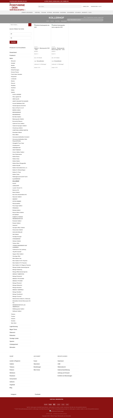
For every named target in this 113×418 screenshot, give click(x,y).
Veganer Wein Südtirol (18, 254)
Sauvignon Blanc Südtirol (19, 227)
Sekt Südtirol (16, 234)
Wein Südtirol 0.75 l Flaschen (20, 263)
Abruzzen (13, 61)
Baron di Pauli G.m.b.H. (18, 107)
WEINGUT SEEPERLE (18, 289)
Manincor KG (16, 190)
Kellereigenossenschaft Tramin (20, 176)
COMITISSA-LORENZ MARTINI (20, 130)
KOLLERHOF (16, 181)
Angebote (84, 12)
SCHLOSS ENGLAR (17, 232)
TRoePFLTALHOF (17, 251)
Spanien (12, 341)
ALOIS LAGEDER (17, 94)
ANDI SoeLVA (16, 99)
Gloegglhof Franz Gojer (18, 143)
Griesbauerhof (16, 145)
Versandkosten (40, 61)
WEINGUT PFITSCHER (18, 278)
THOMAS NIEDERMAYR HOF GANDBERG (20, 246)
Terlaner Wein (16, 243)
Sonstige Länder (14, 338)
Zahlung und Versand (63, 373)
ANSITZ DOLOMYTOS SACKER (20, 101)
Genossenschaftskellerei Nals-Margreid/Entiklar (20, 140)
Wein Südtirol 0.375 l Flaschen (20, 260)
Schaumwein (70, 12)
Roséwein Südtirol (17, 221)
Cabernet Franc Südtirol (18, 123)
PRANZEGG (16, 208)
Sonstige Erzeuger (17, 236)
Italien (52, 21)
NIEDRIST (15, 199)
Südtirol (37, 12)
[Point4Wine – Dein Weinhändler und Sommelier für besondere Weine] (22, 6)
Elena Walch (16, 134)
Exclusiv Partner (15, 72)
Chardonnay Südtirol (18, 128)
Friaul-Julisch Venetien (16, 74)
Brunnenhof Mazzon (17, 121)
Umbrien (13, 318)
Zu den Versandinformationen (91, 409)
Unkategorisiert (14, 344)
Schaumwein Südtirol (18, 229)
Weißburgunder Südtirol (18, 309)
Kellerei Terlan (16, 174)
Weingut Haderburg (17, 269)
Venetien (13, 320)
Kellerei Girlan (16, 158)
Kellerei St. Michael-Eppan (19, 170)
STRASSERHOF (17, 238)
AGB (59, 364)
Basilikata (13, 67)
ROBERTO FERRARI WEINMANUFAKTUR (18, 217)
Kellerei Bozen (16, 156)
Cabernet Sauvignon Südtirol (20, 125)
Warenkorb (37, 364)
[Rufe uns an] (102, 1)
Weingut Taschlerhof (17, 294)
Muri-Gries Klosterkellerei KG (20, 194)
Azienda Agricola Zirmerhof (19, 105)
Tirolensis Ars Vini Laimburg (19, 249)
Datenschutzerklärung (64, 370)
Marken (13, 81)
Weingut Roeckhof (17, 287)
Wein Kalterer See (17, 258)
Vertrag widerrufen (56, 399)
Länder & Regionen (27, 12)
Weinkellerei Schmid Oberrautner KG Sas (22, 301)
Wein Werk (13, 323)
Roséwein (63, 12)
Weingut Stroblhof (17, 292)
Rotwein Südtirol (16, 223)
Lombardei (13, 78)
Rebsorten (12, 335)
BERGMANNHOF (17, 112)
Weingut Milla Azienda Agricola (20, 271)
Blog (90, 12)
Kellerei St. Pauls (17, 172)
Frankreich (12, 55)
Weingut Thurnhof (17, 296)
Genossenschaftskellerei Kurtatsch (21, 137)
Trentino (13, 316)
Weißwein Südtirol (17, 311)
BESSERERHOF (17, 114)
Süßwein (78, 12)
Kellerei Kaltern (16, 161)
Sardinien (13, 87)
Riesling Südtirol (16, 210)
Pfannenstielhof (16, 203)
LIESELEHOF (16, 185)
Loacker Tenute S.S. (17, 187)
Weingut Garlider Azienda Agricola (21, 267)
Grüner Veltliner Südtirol (18, 152)
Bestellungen (37, 367)
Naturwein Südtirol (17, 196)
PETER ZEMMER (17, 201)
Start (47, 21)
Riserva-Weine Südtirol (18, 212)
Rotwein (49, 12)
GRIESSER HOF (17, 147)
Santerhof (15, 225)
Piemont (13, 83)
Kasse (35, 361)
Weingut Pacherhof (17, 276)
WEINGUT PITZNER (18, 280)
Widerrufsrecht (62, 367)
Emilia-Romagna (15, 69)
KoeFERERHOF (16, 178)
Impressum (61, 361)
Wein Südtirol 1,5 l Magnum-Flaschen (22, 265)
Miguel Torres (13, 329)
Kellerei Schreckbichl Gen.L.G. (20, 167)
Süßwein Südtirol (17, 241)
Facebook (37, 394)
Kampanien (14, 76)
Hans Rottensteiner (17, 154)
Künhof (14, 183)
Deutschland (13, 52)
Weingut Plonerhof (17, 283)
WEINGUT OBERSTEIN (18, 274)
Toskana (43, 12)
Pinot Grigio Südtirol (17, 205)
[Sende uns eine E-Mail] (101, 1)
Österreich (12, 332)
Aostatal (13, 63)
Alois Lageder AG (17, 96)
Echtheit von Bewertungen (65, 375)
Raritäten (13, 85)
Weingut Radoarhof (17, 285)
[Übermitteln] (80, 6)
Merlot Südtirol (16, 192)
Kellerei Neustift (16, 165)
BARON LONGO (17, 110)
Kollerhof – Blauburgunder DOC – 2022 (42, 49)
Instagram (13, 394)
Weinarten (12, 347)
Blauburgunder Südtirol (18, 119)
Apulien (13, 65)
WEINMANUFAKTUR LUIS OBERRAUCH (19, 305)
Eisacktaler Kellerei (17, 132)
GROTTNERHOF (17, 149)
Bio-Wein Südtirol (17, 116)
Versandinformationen (81, 407)
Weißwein (56, 12)
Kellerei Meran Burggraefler (19, 163)
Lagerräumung (14, 326)
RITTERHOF (16, 214)
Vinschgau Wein (16, 256)
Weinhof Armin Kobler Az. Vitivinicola (21, 298)
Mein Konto (37, 370)
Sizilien (12, 90)
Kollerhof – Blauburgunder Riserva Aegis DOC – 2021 (58, 49)
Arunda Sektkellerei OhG (19, 103)
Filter (13, 42)
